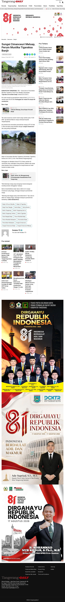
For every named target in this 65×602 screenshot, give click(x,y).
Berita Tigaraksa (22, 213)
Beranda (4, 6)
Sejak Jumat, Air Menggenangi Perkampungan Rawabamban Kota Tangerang (21, 177)
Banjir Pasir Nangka (7, 207)
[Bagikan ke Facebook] (27, 54)
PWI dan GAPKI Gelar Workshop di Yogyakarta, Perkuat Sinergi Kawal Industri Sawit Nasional (46, 120)
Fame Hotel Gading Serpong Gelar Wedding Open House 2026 (46, 59)
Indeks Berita (41, 566)
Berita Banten (26, 207)
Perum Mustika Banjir (20, 216)
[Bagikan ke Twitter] (29, 54)
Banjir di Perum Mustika (8, 204)
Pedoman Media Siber (30, 569)
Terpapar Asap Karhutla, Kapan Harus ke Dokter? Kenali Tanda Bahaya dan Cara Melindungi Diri (46, 90)
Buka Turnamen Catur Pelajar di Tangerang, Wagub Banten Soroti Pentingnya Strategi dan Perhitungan (46, 80)
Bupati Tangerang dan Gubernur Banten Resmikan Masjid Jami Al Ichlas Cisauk (46, 100)
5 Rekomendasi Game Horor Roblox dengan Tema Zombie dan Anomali (45, 49)
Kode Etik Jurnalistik (30, 571)
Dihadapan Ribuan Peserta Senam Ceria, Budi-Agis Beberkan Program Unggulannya (29, 286)
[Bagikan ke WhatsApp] (32, 54)
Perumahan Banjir (22, 219)
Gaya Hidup (60, 6)
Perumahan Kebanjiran (8, 222)
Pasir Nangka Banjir (7, 216)
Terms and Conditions (43, 574)
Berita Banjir (18, 207)
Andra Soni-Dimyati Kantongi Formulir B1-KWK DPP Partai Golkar (7, 284)
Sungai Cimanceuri (21, 222)
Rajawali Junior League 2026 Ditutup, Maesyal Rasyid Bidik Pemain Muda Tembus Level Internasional (46, 69)
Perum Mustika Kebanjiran (9, 219)
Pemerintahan (38, 6)
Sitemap (53, 566)
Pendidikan (52, 6)
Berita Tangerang (6, 210)
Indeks (52, 569)
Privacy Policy (41, 569)
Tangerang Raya (12, 6)
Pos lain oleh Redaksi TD (19, 232)
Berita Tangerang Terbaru (9, 213)
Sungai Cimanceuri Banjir (8, 225)
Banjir (15, 39)
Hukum (45, 6)
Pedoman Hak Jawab (30, 574)
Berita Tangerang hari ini (19, 210)
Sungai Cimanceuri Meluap (24, 225)
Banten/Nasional (22, 6)
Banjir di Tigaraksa (21, 204)
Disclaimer (40, 571)
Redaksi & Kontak (29, 566)
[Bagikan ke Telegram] (34, 54)
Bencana (10, 39)
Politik (30, 6)
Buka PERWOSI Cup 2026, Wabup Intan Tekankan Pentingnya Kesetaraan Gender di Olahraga (46, 110)
